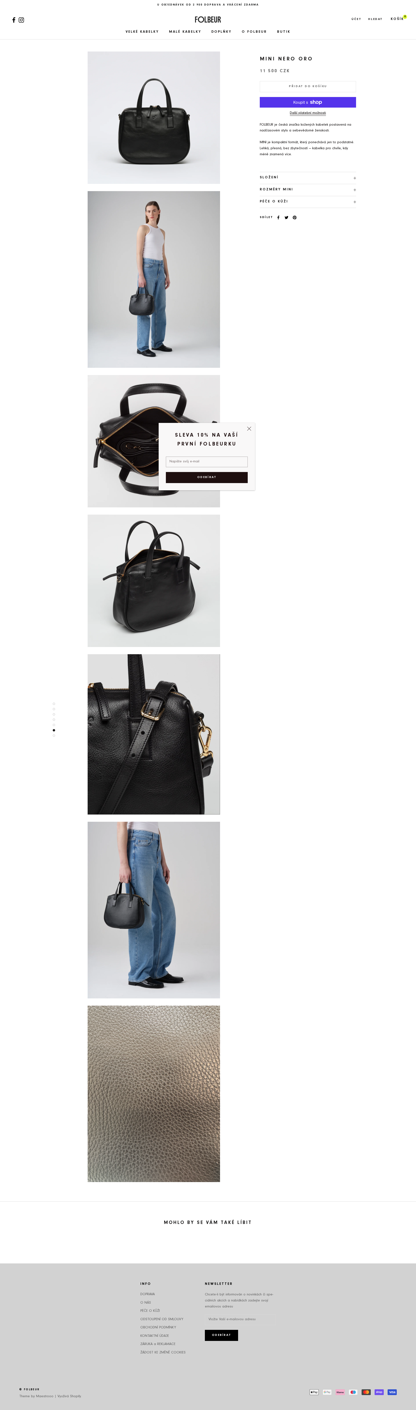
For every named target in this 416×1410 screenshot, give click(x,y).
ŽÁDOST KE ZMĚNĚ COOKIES (163, 1353)
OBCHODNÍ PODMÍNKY (158, 1328)
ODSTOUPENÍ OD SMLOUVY (161, 1319)
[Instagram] (21, 19)
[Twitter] (286, 218)
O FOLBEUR (254, 32)
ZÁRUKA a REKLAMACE (158, 1344)
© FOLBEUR (29, 1389)
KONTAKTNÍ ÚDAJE (154, 1336)
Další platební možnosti (308, 113)
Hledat (375, 19)
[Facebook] (14, 19)
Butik (283, 32)
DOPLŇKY (221, 32)
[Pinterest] (295, 218)
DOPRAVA (147, 1294)
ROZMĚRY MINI (276, 190)
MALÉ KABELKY (185, 32)
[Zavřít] (249, 429)
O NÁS (145, 1303)
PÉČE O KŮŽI (274, 202)
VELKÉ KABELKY (142, 32)
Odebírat (207, 477)
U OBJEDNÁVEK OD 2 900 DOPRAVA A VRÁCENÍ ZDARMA (208, 5)
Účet (356, 19)
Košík (397, 19)
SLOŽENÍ (269, 178)
